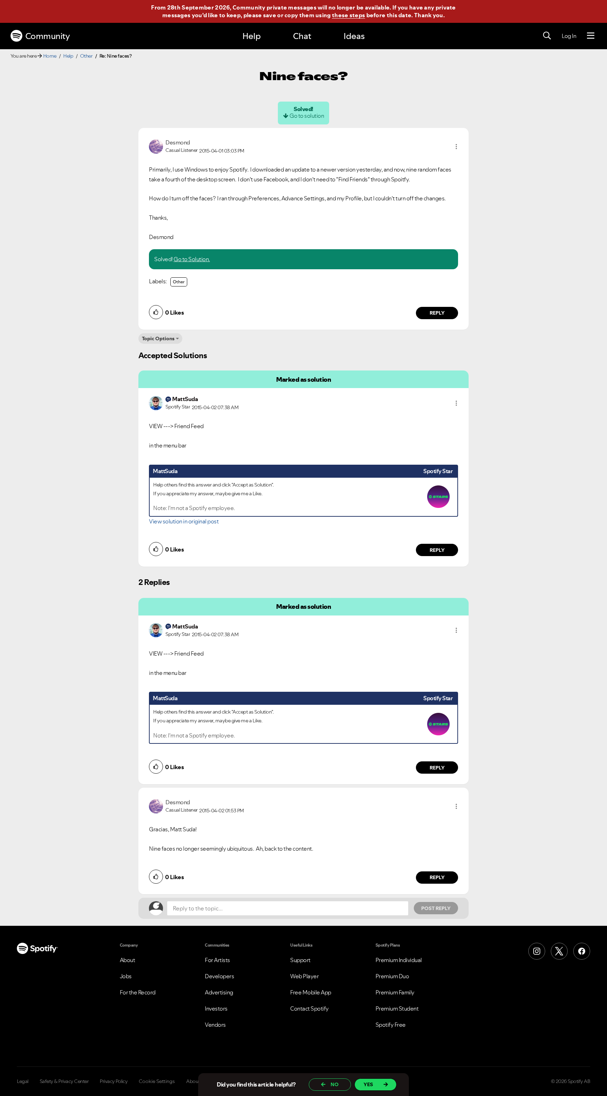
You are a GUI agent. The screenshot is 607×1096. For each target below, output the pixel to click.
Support (300, 960)
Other (86, 55)
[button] (456, 146)
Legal (22, 1081)
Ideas (354, 36)
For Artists (217, 960)
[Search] (547, 35)
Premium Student (397, 1008)
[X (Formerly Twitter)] (559, 951)
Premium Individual (399, 960)
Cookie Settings (157, 1081)
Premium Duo (392, 976)
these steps (348, 15)
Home (50, 55)
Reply (437, 312)
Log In (569, 36)
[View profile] (156, 146)
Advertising (219, 992)
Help (251, 36)
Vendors (215, 1025)
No (335, 1084)
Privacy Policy (114, 1081)
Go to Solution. (192, 259)
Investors (216, 1008)
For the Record (138, 992)
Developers (219, 976)
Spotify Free (391, 1025)
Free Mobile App (310, 992)
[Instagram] (536, 951)
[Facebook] (581, 951)
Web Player (304, 976)
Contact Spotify (309, 1008)
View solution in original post (183, 521)
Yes (368, 1084)
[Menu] (590, 36)
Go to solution (306, 116)
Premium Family (395, 992)
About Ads (197, 1081)
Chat (302, 36)
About (127, 960)
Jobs (126, 976)
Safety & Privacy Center (64, 1081)
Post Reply (436, 908)
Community (47, 36)
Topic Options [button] (158, 338)
